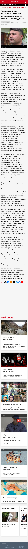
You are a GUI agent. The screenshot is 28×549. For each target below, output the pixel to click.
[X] (5, 282)
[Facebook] (19, 282)
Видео (14, 8)
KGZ (5, 5)
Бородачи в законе (8, 508)
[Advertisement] (14, 301)
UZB (12, 5)
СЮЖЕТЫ (23, 8)
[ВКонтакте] (8, 282)
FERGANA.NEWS (14, 2)
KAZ (2, 5)
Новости (4, 8)
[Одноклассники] (11, 282)
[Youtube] (22, 282)
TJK (7, 5)
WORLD (15, 5)
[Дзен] (14, 282)
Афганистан (23, 22)
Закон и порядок (15, 22)
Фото (18, 8)
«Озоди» (18, 65)
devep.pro (21, 547)
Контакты (4, 543)
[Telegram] (17, 282)
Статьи (9, 8)
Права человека (4, 24)
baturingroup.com (8, 547)
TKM (10, 5)
